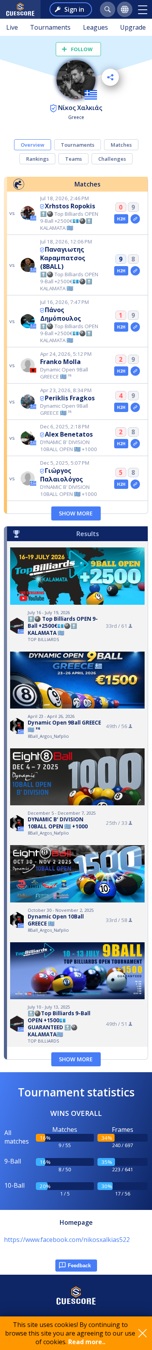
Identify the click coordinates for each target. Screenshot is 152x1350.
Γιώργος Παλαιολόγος (61, 474)
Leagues (95, 27)
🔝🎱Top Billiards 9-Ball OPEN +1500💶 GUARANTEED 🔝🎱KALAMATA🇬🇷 (59, 1024)
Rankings (37, 158)
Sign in (74, 9)
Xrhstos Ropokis (70, 206)
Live (12, 27)
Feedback (79, 1265)
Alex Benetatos (69, 434)
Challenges (112, 158)
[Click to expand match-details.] (135, 219)
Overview (32, 144)
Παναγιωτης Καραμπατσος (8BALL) (62, 258)
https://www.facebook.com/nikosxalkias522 (67, 1239)
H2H (121, 219)
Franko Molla (60, 361)
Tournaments (50, 27)
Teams (73, 158)
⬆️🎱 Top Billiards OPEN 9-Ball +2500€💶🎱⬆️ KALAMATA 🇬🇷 (63, 625)
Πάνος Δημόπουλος (60, 314)
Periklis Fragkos (70, 398)
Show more (76, 513)
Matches (121, 144)
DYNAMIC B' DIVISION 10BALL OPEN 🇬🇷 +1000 (58, 823)
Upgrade (133, 27)
